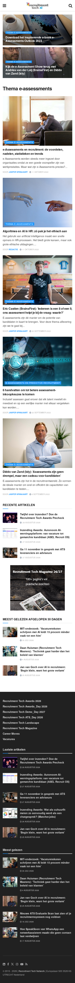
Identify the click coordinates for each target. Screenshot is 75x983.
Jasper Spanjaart (18, 172)
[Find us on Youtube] (21, 964)
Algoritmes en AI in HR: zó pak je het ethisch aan (35, 231)
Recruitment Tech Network (32, 970)
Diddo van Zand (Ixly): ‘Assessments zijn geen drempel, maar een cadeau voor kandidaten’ (33, 474)
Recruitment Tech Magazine (20, 728)
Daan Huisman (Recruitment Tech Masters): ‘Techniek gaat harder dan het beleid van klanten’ (45, 651)
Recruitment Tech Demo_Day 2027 (24, 712)
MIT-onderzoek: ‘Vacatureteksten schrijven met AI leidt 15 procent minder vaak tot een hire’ (45, 632)
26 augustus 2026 (31, 821)
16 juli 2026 (28, 921)
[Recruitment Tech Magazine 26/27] (37, 587)
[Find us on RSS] (26, 964)
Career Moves (11, 733)
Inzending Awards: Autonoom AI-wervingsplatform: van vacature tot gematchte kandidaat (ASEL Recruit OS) (45, 533)
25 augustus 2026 (31, 675)
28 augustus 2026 (31, 767)
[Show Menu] (4, 5)
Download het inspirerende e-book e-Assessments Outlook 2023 (29, 39)
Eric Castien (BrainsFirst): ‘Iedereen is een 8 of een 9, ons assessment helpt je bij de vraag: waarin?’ (37, 310)
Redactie (13, 249)
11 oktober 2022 (39, 172)
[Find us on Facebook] (8, 964)
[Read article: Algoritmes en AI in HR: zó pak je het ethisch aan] (37, 202)
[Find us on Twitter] (12, 964)
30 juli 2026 (28, 640)
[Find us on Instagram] (17, 964)
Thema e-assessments (19, 32)
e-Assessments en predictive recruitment (33, 382)
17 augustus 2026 (31, 941)
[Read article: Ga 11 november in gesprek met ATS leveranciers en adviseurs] (10, 553)
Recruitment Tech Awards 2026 (22, 701)
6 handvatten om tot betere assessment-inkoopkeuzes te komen (29, 392)
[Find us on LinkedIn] (4, 964)
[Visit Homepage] (37, 5)
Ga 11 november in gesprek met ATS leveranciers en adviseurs (42, 551)
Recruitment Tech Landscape (21, 722)
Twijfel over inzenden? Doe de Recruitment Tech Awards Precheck (42, 516)
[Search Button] (70, 5)
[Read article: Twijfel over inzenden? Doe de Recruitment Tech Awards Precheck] (10, 518)
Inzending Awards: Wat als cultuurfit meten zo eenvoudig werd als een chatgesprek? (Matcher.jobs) (42, 813)
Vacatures (9, 739)
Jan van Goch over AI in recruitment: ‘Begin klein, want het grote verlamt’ (43, 668)
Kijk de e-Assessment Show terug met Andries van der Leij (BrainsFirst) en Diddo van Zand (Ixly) (33, 69)
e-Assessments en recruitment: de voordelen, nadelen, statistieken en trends (33, 151)
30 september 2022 (41, 331)
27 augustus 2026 (31, 786)
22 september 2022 (41, 412)
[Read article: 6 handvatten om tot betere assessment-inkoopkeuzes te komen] (37, 361)
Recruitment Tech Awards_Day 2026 (25, 706)
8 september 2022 (40, 494)
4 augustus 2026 (30, 659)
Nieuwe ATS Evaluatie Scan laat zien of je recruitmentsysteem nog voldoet (45, 915)
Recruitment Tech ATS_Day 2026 (23, 717)
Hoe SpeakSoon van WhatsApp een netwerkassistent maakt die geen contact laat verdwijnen (45, 932)
